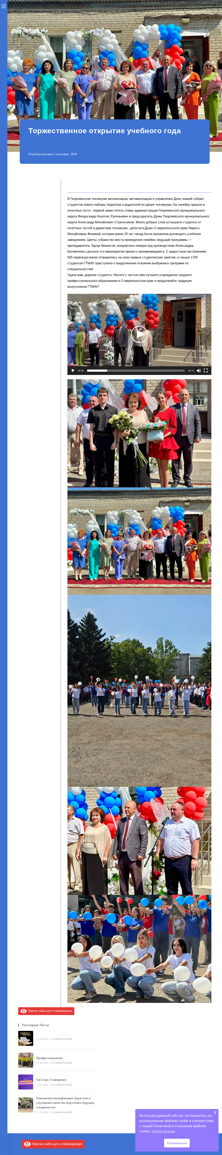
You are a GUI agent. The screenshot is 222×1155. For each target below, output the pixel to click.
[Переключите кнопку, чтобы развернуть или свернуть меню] (3, 6)
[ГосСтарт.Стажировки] (25, 1082)
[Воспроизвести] (73, 370)
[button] (139, 334)
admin (80, 143)
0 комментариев (61, 1039)
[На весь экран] (206, 370)
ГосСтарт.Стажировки (51, 1079)
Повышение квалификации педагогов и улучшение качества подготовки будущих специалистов (65, 1103)
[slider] (136, 371)
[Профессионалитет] (25, 1060)
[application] (139, 334)
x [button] (215, 1112)
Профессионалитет (49, 1058)
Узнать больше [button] (163, 1131)
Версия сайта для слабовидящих (49, 1010)
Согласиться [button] (177, 1143)
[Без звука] (199, 370)
